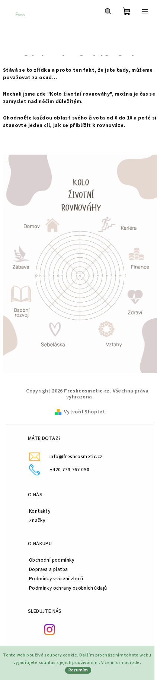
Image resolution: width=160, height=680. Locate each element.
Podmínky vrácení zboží (56, 578)
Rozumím (78, 670)
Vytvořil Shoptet (84, 412)
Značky (37, 520)
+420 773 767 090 (69, 469)
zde (136, 662)
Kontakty (39, 511)
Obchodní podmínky (51, 559)
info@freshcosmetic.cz (75, 456)
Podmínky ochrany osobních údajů (68, 587)
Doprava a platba (48, 569)
